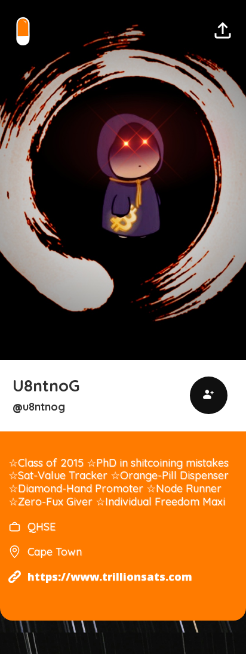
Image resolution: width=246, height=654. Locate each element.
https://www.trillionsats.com (109, 576)
